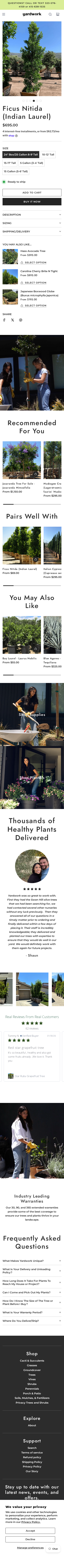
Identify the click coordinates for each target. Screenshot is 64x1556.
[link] (32, 1076)
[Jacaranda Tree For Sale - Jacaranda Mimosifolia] (22, 460)
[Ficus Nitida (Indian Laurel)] (22, 545)
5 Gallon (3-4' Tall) (31, 163)
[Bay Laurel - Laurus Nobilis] (22, 635)
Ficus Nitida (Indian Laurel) (20, 569)
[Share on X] (12, 320)
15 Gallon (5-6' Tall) (16, 171)
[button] (24, 101)
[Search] (50, 14)
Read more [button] (14, 1064)
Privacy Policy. (30, 1522)
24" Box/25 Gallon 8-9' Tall (21, 154)
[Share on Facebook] (4, 320)
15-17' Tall (10, 163)
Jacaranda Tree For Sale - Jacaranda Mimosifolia (19, 486)
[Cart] (57, 14)
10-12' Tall (48, 154)
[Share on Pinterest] (20, 320)
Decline (30, 1539)
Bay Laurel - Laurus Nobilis (19, 658)
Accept (30, 1530)
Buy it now (32, 201)
